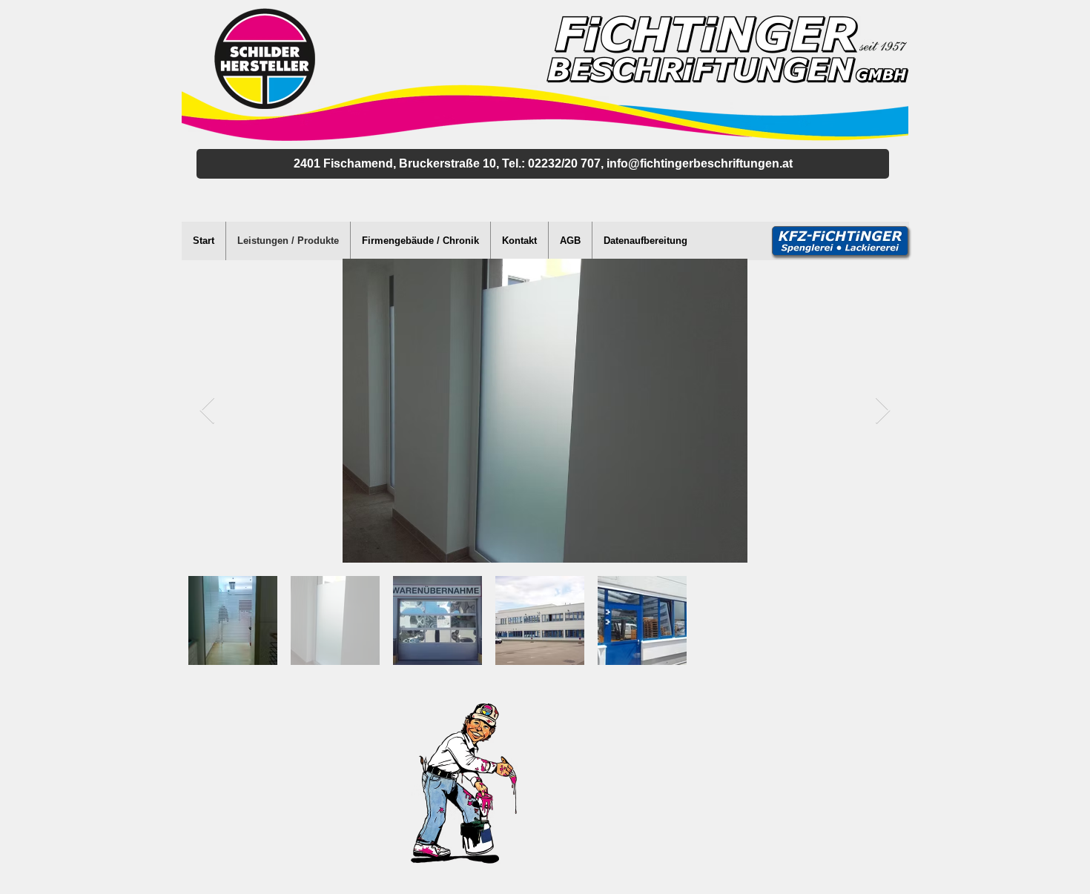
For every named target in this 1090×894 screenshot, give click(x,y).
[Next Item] (882, 411)
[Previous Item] (207, 411)
